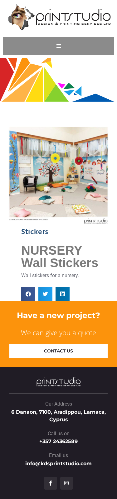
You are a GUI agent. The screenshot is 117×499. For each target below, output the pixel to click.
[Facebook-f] (50, 483)
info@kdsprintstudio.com (58, 464)
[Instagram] (66, 483)
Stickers (34, 232)
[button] (28, 294)
